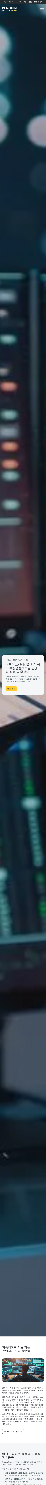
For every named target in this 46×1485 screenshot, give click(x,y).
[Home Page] (9, 9)
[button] (40, 2)
